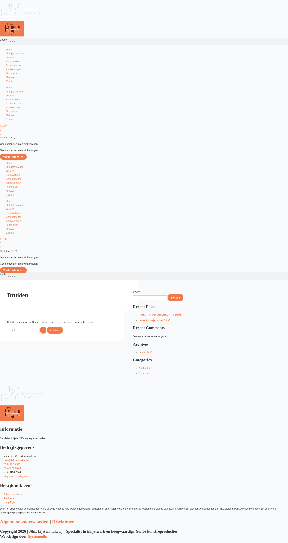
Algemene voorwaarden (24, 521)
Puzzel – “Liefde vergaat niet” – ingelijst (160, 315)
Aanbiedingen (13, 69)
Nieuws (10, 77)
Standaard (144, 373)
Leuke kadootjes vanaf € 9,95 (154, 320)
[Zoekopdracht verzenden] (43, 330)
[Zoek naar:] (27, 330)
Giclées (10, 57)
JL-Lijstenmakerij (15, 53)
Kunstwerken (13, 61)
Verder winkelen (13, 156)
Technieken (12, 73)
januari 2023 (145, 352)
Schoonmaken (13, 65)
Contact (10, 81)
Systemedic (37, 536)
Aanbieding (145, 368)
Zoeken (4, 39)
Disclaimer (63, 521)
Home (9, 49)
